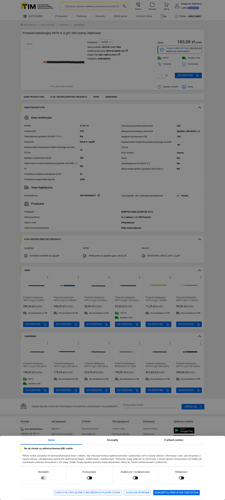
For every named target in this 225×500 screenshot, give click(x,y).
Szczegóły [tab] (112, 440)
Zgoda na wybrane (137, 492)
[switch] (89, 477)
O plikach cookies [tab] (173, 440)
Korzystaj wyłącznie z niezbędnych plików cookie (87, 492)
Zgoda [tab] (51, 440)
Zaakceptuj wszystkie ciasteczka (176, 492)
